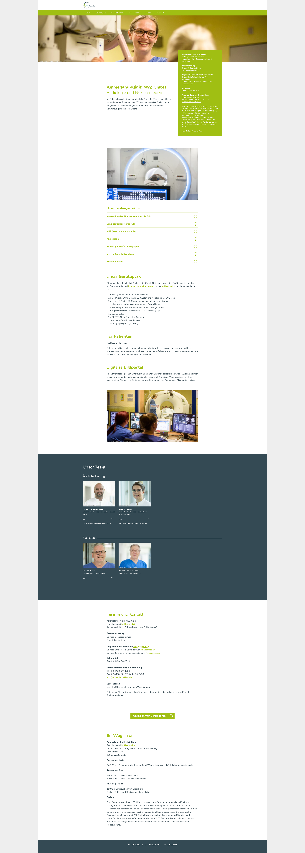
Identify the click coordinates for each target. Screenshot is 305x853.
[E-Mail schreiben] (97, 523)
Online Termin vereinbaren (149, 716)
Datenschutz (135, 845)
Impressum (154, 845)
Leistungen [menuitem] (101, 13)
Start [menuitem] (88, 13)
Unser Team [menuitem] (134, 13)
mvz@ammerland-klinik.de (119, 677)
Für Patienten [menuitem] (117, 13)
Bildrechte (170, 845)
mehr (85, 519)
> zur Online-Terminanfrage (192, 131)
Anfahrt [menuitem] (160, 13)
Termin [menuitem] (148, 13)
